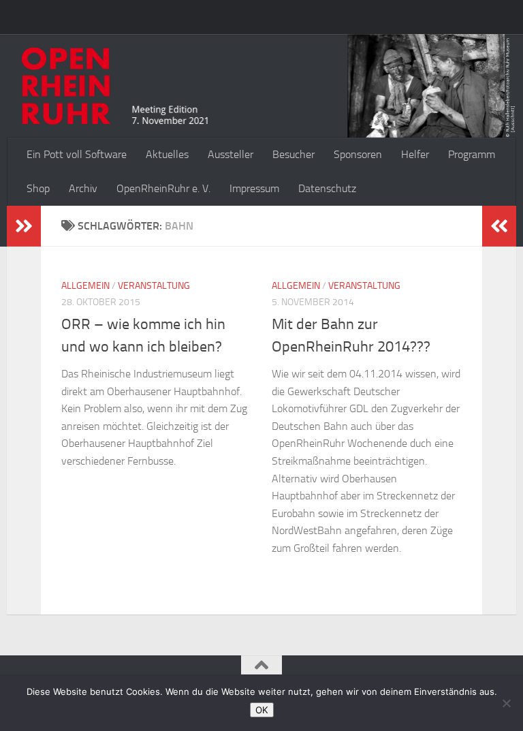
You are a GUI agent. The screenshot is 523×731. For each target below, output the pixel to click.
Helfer (415, 154)
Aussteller (230, 154)
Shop (38, 188)
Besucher (293, 154)
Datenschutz (327, 188)
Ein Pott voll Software (77, 154)
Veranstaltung (154, 286)
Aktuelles (167, 154)
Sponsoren (358, 154)
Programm (471, 154)
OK (261, 709)
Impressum (254, 188)
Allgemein (85, 286)
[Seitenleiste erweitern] (24, 226)
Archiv (83, 188)
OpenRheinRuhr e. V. (163, 188)
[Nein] (506, 703)
